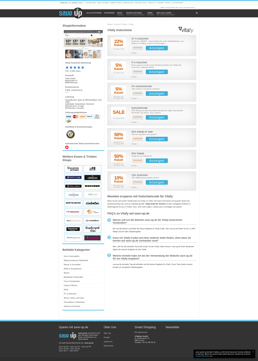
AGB (66, 92)
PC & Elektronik (70, 294)
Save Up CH (64, 347)
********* (137, 48)
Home (109, 24)
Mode (66, 290)
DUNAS (168, 2)
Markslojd (128, 2)
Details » (134, 53)
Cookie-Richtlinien (203, 356)
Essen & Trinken (120, 24)
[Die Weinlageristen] (73, 238)
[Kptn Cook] (73, 229)
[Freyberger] (92, 238)
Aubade (160, 2)
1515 (181, 7)
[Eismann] (73, 212)
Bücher (66, 273)
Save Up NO (64, 349)
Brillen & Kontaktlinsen (73, 269)
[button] (253, 351)
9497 (162, 7)
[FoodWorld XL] (73, 177)
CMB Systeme (103, 2)
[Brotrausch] (73, 203)
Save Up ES (75, 349)
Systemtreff (177, 2)
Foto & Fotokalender (72, 281)
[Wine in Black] (73, 186)
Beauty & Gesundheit (72, 265)
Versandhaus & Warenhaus (74, 302)
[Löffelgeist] (92, 177)
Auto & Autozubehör (71, 256)
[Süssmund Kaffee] (73, 195)
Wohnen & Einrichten (72, 306)
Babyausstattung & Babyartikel (76, 260)
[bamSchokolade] (73, 221)
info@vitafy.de (76, 90)
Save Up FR (86, 347)
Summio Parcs (116, 2)
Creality (152, 2)
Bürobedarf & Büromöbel (73, 277)
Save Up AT (74, 351)
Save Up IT (63, 351)
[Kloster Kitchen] (73, 169)
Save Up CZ (75, 347)
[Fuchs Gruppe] (92, 195)
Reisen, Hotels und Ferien (74, 298)
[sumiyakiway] (92, 169)
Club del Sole (140, 2)
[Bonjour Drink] (92, 186)
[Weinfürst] (92, 221)
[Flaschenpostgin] (92, 229)
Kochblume (91, 2)
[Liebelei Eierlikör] (92, 203)
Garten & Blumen (70, 285)
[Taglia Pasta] (92, 212)
